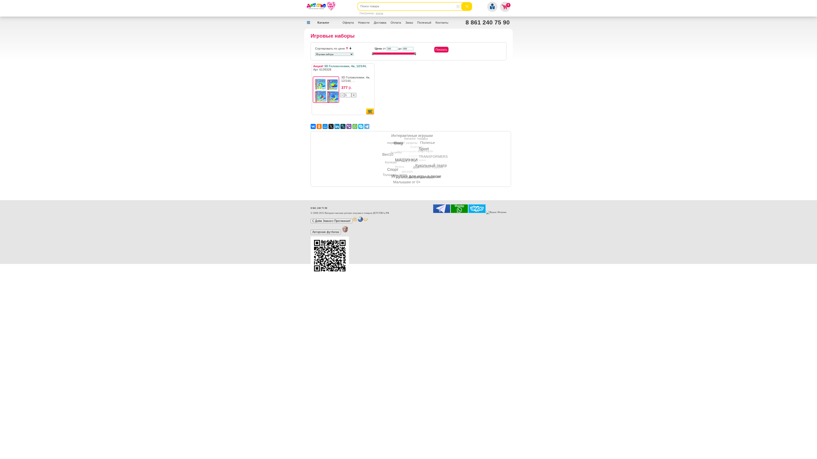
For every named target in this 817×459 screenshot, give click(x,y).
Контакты (442, 22)
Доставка (380, 22)
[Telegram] (366, 126)
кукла (379, 13)
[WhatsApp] (354, 126)
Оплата (396, 22)
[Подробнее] (327, 91)
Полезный (424, 22)
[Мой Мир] (325, 126)
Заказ (409, 22)
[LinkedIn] (337, 126)
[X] (331, 126)
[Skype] (360, 126)
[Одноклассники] (319, 126)
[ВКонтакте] (313, 126)
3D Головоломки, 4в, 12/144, (340, 66)
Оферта (348, 22)
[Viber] (348, 126)
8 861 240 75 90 (488, 22)
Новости (364, 22)
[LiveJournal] (343, 126)
